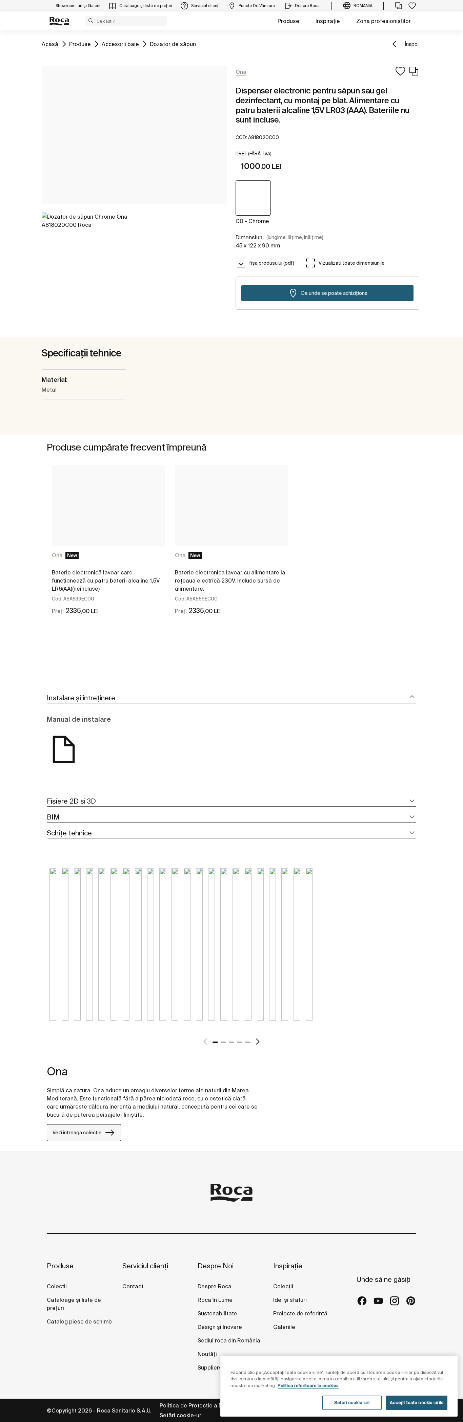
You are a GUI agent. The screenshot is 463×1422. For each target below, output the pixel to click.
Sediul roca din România (229, 1340)
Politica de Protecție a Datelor (199, 1405)
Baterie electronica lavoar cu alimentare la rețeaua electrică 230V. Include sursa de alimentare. (230, 580)
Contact (132, 1286)
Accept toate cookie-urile (417, 1402)
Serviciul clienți (145, 1266)
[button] (90, 20)
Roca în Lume (215, 1300)
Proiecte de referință (300, 1313)
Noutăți (208, 1354)
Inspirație (328, 21)
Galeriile (284, 1327)
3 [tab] (231, 1042)
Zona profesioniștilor (383, 21)
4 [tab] (239, 1042)
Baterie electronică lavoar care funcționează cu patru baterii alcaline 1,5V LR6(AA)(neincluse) (106, 580)
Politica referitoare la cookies (308, 1385)
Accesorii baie (120, 44)
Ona (57, 555)
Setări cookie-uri (181, 1415)
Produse (288, 21)
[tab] (231, 698)
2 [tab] (223, 1042)
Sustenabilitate (217, 1313)
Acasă (50, 44)
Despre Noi (216, 1266)
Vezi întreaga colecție (77, 1132)
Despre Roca (215, 1286)
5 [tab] (247, 1042)
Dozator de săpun (173, 44)
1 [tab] (215, 1042)
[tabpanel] (108, 546)
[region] (339, 1386)
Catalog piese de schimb (79, 1321)
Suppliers (210, 1367)
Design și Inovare (220, 1327)
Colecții (57, 1286)
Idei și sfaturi (290, 1300)
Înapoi (412, 44)
